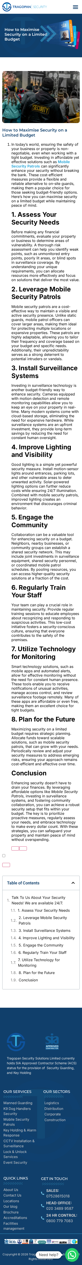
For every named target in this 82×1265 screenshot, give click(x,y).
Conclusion (28, 980)
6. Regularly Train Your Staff (42, 952)
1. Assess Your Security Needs (44, 910)
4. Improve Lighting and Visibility (46, 938)
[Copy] (23, 848)
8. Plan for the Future (37, 972)
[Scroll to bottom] (6, 865)
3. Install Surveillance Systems (44, 930)
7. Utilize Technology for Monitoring (39, 963)
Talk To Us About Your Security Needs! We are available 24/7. (38, 900)
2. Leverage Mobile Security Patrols (43, 920)
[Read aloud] (15, 848)
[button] (75, 7)
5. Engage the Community (41, 945)
